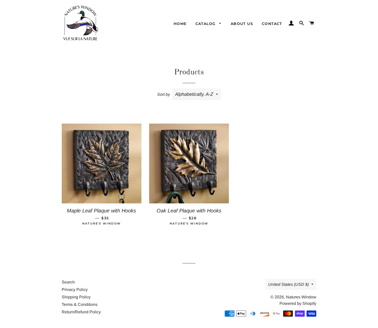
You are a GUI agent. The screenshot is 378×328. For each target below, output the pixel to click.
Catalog (206, 23)
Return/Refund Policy (81, 312)
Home (180, 23)
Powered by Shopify (298, 303)
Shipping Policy (76, 297)
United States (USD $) (288, 284)
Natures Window (301, 297)
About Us (242, 23)
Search (68, 282)
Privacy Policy (75, 289)
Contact (272, 23)
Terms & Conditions (79, 304)
